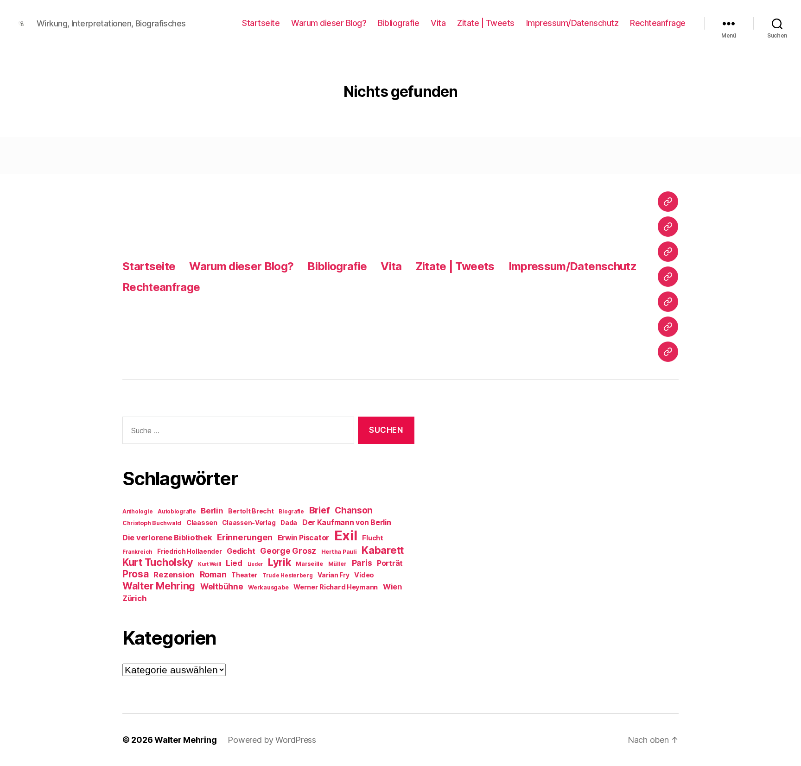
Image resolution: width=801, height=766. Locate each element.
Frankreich (137, 552)
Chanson (354, 510)
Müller (337, 563)
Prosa (135, 574)
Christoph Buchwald (151, 522)
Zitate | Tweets (486, 23)
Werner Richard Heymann (335, 587)
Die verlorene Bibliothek (167, 537)
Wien (392, 586)
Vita (438, 23)
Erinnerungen (245, 537)
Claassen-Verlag (248, 522)
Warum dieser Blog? (328, 23)
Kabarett (383, 550)
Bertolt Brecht (250, 511)
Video (364, 575)
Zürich (134, 598)
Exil (345, 535)
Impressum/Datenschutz (572, 23)
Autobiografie (177, 511)
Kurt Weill (209, 564)
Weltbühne (221, 586)
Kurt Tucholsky (157, 562)
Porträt (390, 563)
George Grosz (288, 551)
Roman (213, 574)
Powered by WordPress (272, 740)
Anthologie (137, 511)
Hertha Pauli (339, 551)
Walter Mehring (158, 586)
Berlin (212, 510)
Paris (362, 563)
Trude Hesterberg (287, 575)
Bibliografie (398, 23)
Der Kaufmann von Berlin (346, 522)
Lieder (255, 564)
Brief (319, 510)
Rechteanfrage (658, 23)
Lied (234, 563)
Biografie (291, 511)
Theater (244, 575)
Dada (288, 522)
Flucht (372, 537)
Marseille (309, 563)
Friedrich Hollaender (189, 551)
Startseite (261, 23)
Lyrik (279, 562)
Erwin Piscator (303, 537)
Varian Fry (333, 575)
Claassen (201, 522)
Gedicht (241, 551)
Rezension (174, 574)
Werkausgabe (268, 587)
